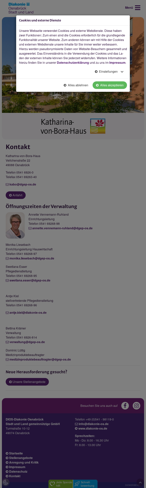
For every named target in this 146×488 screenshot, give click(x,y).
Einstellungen (108, 71)
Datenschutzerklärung (73, 62)
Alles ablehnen (77, 85)
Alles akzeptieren (111, 85)
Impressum (117, 62)
